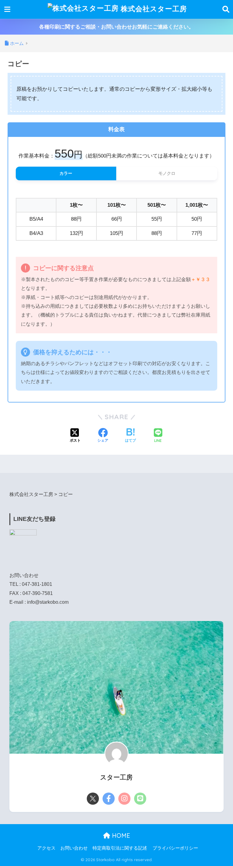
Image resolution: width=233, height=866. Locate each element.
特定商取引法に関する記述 (120, 848)
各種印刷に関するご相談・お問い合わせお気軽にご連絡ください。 (116, 27)
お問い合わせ (74, 848)
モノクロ (166, 173)
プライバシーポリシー (175, 848)
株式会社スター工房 (153, 8)
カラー (65, 173)
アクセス (46, 848)
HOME (120, 835)
